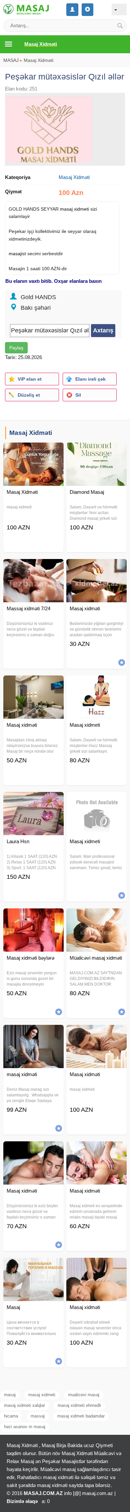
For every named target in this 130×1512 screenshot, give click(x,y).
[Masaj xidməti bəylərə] (33, 916)
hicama (11, 1416)
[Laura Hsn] (33, 800)
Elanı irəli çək (90, 379)
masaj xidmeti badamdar (81, 1416)
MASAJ (11, 60)
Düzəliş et (29, 395)
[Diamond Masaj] (96, 451)
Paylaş (16, 347)
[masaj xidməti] (33, 1033)
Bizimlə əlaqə (22, 1501)
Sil (78, 395)
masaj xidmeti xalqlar (24, 1405)
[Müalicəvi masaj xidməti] (96, 916)
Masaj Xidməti (38, 60)
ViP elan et (30, 379)
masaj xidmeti (74, 209)
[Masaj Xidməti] (33, 451)
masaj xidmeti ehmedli (79, 1405)
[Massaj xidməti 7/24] (33, 567)
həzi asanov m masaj (24, 1426)
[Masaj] (33, 1266)
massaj (38, 1416)
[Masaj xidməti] (96, 567)
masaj (15, 253)
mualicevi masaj (83, 1394)
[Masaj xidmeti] (96, 683)
